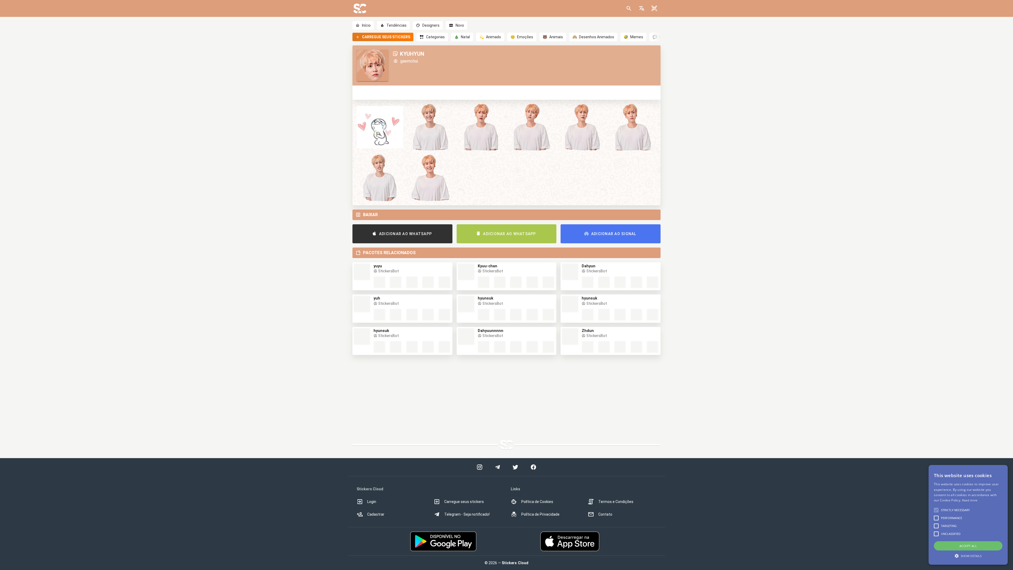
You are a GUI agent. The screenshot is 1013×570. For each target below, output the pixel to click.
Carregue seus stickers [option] (464, 502)
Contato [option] (605, 514)
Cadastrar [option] (375, 514)
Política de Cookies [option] (537, 502)
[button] (641, 8)
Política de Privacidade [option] (540, 514)
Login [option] (371, 502)
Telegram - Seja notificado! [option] (467, 514)
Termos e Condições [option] (615, 502)
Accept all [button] (968, 546)
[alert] (968, 515)
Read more (970, 500)
